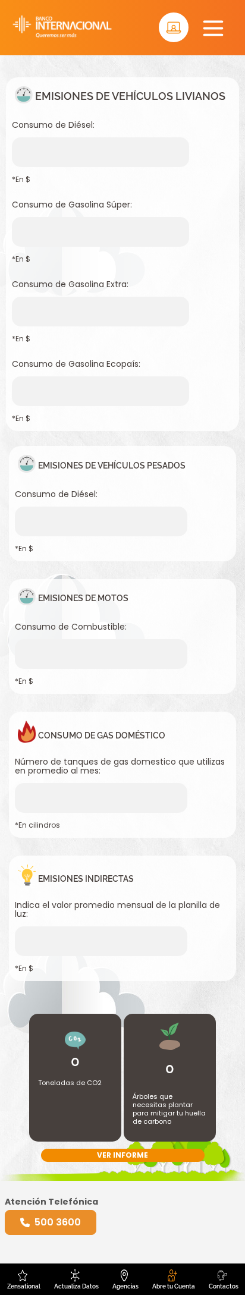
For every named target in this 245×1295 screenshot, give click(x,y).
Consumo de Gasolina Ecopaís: (76, 364)
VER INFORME (122, 1155)
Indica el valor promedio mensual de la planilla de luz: (117, 910)
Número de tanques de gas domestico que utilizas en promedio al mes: (120, 766)
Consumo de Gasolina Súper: (72, 204)
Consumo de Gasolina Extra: (70, 284)
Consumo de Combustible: (71, 627)
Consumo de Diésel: (53, 125)
